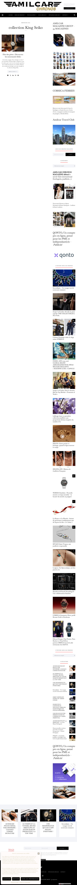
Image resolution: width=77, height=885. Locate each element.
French (62, 884)
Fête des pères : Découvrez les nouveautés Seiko (13, 55)
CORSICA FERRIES (64, 90)
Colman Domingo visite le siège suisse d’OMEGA (63, 338)
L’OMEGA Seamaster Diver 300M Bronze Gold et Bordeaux (64, 616)
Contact (64, 15)
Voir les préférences (30, 879)
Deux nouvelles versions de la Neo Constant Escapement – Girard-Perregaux (59, 730)
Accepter (6, 879)
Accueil (11, 15)
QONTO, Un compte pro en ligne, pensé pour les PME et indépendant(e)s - (64, 238)
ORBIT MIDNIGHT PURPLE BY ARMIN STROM (58, 698)
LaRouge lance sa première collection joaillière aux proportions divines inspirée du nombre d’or (63, 419)
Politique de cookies (15, 882)
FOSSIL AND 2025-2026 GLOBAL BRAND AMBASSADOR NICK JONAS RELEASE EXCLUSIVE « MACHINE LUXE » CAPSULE (63, 365)
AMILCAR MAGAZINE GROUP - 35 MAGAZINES (63, 26)
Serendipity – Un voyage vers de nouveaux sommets (63, 289)
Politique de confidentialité (24, 882)
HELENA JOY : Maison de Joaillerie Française (62, 470)
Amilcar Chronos (19, 15)
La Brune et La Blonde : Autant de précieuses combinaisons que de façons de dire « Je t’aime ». (63, 520)
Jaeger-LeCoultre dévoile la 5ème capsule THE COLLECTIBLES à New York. (64, 313)
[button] (38, 853)
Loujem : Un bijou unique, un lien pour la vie (64, 569)
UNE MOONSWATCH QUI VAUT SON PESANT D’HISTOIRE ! (60, 684)
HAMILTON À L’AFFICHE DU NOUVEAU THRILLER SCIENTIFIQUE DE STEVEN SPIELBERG (59, 707)
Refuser (16, 879)
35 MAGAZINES (69, 8)
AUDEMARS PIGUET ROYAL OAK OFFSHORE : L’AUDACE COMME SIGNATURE (59, 668)
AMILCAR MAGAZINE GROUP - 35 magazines (46, 879)
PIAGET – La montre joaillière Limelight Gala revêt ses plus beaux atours (60, 737)
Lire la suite (12, 71)
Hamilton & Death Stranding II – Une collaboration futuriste (64, 592)
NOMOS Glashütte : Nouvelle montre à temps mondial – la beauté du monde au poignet (63, 495)
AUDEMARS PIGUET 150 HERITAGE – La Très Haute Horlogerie (60, 722)
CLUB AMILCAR (42, 15)
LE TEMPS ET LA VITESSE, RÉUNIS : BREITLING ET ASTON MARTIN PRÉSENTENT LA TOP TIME (60, 676)
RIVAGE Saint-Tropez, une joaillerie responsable (62, 545)
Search (70, 154)
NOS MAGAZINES (31, 15)
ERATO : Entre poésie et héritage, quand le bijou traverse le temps (63, 445)
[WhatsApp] (42, 875)
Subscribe (62, 848)
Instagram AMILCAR (54, 15)
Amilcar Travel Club (63, 119)
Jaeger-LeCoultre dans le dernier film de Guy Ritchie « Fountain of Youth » (64, 392)
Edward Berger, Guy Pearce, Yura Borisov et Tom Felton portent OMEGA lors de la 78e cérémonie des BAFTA (64, 642)
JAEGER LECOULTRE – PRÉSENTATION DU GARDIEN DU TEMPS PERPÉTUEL (59, 716)
